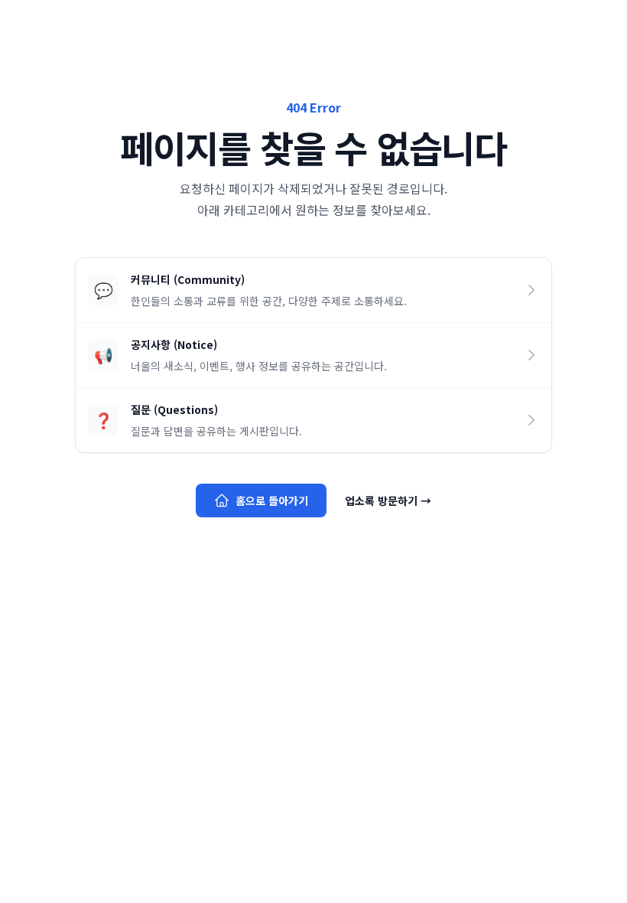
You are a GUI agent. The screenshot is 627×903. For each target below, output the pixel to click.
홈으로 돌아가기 (272, 500)
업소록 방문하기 (388, 500)
